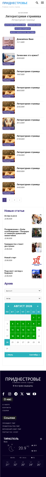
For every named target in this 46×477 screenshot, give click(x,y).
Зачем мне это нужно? (28, 55)
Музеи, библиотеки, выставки (23, 32)
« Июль (9, 355)
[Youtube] (34, 394)
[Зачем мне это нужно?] (8, 59)
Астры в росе (10, 216)
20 (23, 336)
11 (12, 330)
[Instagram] (9, 394)
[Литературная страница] (8, 75)
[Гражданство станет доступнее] (37, 247)
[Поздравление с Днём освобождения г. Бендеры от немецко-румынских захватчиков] (37, 233)
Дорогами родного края (15, 25)
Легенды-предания (22, 28)
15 (34, 330)
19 (18, 336)
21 (28, 336)
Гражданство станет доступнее (13, 245)
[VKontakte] (28, 394)
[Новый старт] (37, 261)
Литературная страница (8, 47)
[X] (22, 394)
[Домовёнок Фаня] (8, 43)
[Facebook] (3, 394)
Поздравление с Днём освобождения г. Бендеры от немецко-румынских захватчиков (16, 232)
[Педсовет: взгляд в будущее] (37, 274)
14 (28, 330)
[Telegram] (15, 394)
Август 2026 (23, 306)
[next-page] (20, 200)
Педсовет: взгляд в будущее (13, 272)
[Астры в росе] (37, 219)
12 (18, 330)
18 (12, 336)
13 (23, 330)
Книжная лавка (34, 25)
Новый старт (10, 257)
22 (34, 336)
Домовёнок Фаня (25, 39)
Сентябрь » (34, 355)
